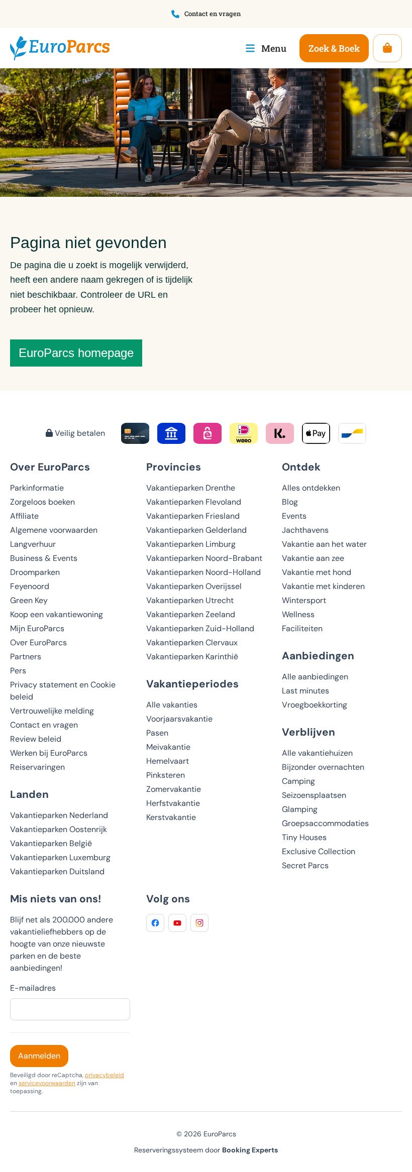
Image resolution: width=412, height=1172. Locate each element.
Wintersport (304, 600)
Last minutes (305, 690)
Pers (18, 670)
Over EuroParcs (38, 642)
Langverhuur (33, 544)
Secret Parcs (305, 865)
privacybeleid (104, 1075)
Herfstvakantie (173, 803)
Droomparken (35, 572)
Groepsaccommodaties (325, 823)
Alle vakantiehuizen (317, 753)
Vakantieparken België (51, 843)
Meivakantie (168, 747)
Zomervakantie (173, 789)
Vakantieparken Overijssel (194, 586)
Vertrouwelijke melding (52, 711)
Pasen (157, 733)
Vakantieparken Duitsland (57, 871)
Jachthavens (305, 530)
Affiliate (24, 516)
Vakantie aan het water (324, 544)
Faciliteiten (302, 628)
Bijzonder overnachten (323, 767)
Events (294, 516)
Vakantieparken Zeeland (190, 614)
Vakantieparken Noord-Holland (203, 572)
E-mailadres (33, 988)
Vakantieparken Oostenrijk (58, 829)
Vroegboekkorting (314, 704)
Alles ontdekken (311, 488)
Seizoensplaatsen (314, 795)
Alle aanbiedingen (315, 676)
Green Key (29, 600)
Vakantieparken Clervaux (192, 642)
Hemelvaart (167, 761)
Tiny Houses (304, 837)
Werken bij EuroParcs (48, 753)
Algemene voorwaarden (53, 530)
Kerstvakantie (171, 817)
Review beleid (35, 739)
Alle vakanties (171, 704)
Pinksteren (165, 775)
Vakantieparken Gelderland (196, 530)
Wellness (298, 614)
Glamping (300, 809)
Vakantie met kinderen (323, 586)
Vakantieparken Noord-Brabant (204, 558)
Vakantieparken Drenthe (190, 488)
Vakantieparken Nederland (59, 815)
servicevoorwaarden (47, 1083)
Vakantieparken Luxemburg (60, 857)
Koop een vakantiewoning (56, 614)
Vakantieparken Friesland (193, 516)
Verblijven (308, 732)
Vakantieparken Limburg (191, 544)
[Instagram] (199, 923)
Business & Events (43, 558)
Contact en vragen (44, 725)
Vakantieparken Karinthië (192, 656)
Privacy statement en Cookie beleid (63, 690)
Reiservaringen (37, 767)
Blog (290, 502)
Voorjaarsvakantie (179, 719)
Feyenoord (29, 586)
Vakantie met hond (316, 572)
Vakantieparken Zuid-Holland (200, 628)
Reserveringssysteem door (206, 1149)
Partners (25, 656)
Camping (298, 781)
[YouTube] (177, 923)
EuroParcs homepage (76, 353)
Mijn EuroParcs (37, 628)
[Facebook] (155, 923)
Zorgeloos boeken (42, 502)
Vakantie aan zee (313, 558)
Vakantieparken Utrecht (190, 600)
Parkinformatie (37, 488)
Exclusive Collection (318, 851)
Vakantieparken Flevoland (193, 502)
